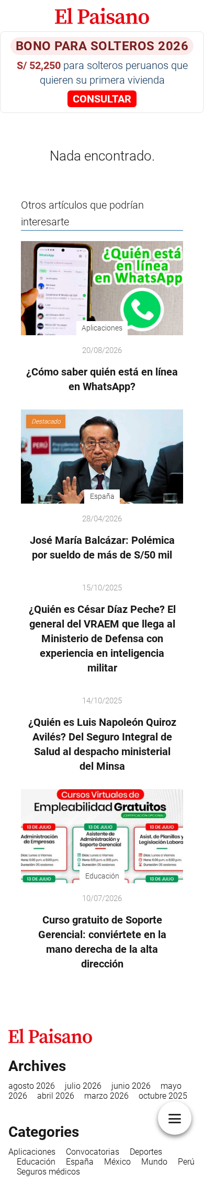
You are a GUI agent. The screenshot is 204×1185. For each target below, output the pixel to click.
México (117, 1162)
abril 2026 (55, 1096)
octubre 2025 (163, 1096)
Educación (36, 1162)
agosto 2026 (31, 1086)
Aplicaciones (31, 1152)
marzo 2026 (106, 1096)
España (80, 1162)
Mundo (154, 1162)
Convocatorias (92, 1152)
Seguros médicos (48, 1172)
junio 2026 (131, 1086)
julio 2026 (83, 1086)
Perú (186, 1162)
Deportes (146, 1152)
